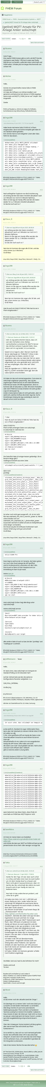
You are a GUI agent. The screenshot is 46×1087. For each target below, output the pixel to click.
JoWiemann (10, 659)
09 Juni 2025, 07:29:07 (9, 768)
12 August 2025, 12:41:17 (10, 866)
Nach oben (5, 1066)
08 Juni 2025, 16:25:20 (9, 713)
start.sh (10, 574)
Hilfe (7, 1082)
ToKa (7, 862)
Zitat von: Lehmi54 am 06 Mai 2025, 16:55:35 (20, 871)
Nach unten (6, 39)
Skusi (7, 990)
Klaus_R (8, 219)
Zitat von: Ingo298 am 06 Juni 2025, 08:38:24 (20, 228)
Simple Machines (28, 1084)
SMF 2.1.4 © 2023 (18, 1084)
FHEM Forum (13, 8)
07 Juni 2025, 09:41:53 (9, 329)
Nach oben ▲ (36, 1082)
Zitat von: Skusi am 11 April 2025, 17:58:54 (21, 874)
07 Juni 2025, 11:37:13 (9, 412)
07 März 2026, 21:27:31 (9, 993)
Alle (29, 39)
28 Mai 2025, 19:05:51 (9, 52)
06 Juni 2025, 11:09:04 (9, 269)
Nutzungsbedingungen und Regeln (20, 1082)
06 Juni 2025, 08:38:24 (9, 189)
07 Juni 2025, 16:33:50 (9, 548)
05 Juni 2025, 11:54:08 (9, 121)
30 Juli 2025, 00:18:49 (9, 833)
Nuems (8, 48)
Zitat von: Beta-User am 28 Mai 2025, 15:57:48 (20, 334)
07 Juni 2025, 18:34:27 (9, 662)
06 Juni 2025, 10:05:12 (9, 222)
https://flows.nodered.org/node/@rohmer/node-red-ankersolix (21, 840)
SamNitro (9, 829)
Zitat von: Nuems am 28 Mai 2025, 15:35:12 (21, 337)
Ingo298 (8, 117)
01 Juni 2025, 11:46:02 (9, 79)
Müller (8, 76)
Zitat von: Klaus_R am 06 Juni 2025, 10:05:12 (19, 274)
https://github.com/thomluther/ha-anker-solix (21, 914)
